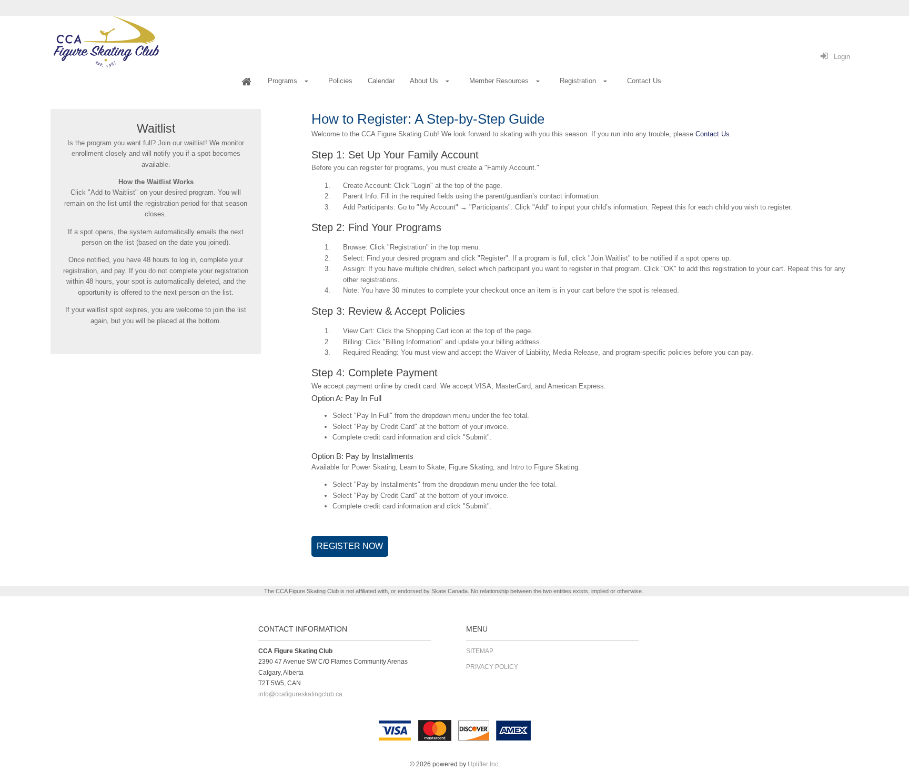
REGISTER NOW (350, 546)
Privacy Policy (492, 667)
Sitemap (479, 651)
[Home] (246, 81)
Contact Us (712, 134)
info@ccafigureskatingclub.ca (300, 694)
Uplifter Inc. (484, 764)
